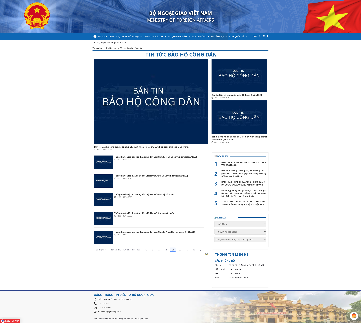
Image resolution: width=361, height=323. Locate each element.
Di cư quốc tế (236, 36)
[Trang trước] (146, 249)
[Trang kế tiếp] (201, 249)
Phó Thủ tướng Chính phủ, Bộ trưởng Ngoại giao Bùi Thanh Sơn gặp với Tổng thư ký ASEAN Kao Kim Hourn (243, 173)
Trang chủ (97, 48)
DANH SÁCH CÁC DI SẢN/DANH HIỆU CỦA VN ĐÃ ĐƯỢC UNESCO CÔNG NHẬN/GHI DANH (243, 183)
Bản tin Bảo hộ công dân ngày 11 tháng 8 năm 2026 (237, 95)
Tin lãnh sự (217, 36)
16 (181, 250)
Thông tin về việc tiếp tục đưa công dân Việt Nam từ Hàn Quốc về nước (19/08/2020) (155, 157)
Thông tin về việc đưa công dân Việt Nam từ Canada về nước (144, 213)
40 (195, 250)
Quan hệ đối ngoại (128, 36)
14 (166, 250)
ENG (255, 36)
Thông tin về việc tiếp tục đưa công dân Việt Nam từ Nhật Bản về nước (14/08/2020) (155, 232)
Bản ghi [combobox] (100, 249)
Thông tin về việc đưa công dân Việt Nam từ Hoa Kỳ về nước (144, 194)
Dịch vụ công (198, 36)
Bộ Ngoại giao (106, 36)
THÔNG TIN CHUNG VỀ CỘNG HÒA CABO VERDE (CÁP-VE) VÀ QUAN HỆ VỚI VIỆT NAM (243, 203)
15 (174, 250)
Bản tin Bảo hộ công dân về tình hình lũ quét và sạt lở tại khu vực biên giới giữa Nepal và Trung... (142, 147)
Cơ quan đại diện (177, 36)
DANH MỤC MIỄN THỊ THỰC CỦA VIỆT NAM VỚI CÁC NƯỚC (243, 163)
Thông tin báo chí (153, 36)
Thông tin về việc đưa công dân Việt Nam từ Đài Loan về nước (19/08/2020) (151, 176)
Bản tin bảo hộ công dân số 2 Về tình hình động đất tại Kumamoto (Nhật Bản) (239, 138)
